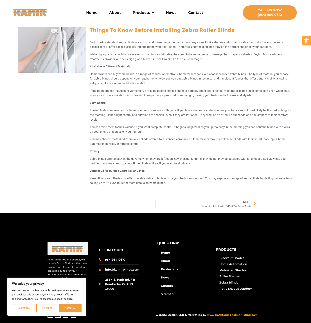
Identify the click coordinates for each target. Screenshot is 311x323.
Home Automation (233, 264)
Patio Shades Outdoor (235, 288)
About (115, 12)
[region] (46, 297)
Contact (195, 12)
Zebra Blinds (228, 282)
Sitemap (167, 294)
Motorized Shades (232, 270)
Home (92, 12)
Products (141, 12)
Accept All (70, 308)
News (171, 12)
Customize (23, 308)
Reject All (47, 308)
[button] (306, 40)
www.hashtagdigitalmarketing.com (232, 315)
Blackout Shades (231, 258)
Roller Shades (229, 276)
